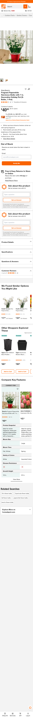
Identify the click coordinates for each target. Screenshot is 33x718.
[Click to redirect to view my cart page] (29, 6)
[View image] (1, 80)
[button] (16, 242)
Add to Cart (8, 371)
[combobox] (14, 6)
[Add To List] (25, 89)
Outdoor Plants (10, 15)
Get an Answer (16, 200)
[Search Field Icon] (25, 6)
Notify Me (16, 163)
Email (4, 153)
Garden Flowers (22, 15)
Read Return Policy (11, 180)
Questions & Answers (20, 102)
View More (16, 479)
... (2, 15)
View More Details (9, 138)
